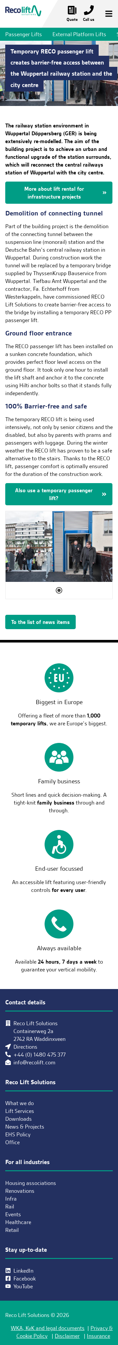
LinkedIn (23, 1270)
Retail (12, 1230)
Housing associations (30, 1183)
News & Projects (24, 1126)
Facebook (24, 1278)
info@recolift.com (34, 1062)
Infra (11, 1198)
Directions (25, 1046)
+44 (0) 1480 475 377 (39, 1054)
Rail (9, 1206)
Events (13, 1214)
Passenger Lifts (23, 34)
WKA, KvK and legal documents (48, 1328)
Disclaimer (67, 1335)
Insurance (98, 1335)
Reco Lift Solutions (23, 13)
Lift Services (19, 1111)
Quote (72, 19)
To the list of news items (40, 622)
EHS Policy (17, 1134)
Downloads (18, 1118)
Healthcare (18, 1222)
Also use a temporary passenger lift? (53, 494)
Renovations (19, 1190)
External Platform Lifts (79, 34)
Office (12, 1142)
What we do (19, 1103)
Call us (88, 19)
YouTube (23, 1286)
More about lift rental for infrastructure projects (54, 192)
